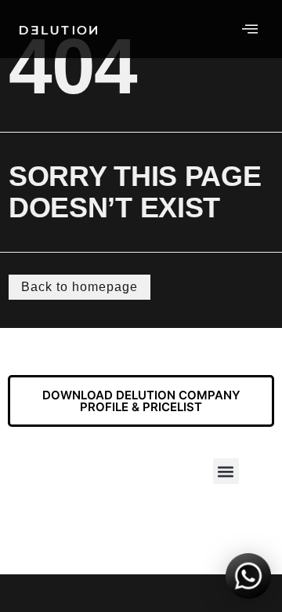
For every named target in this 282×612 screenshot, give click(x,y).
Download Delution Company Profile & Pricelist (141, 401)
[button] (226, 471)
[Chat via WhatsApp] (248, 578)
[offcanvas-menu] (249, 29)
